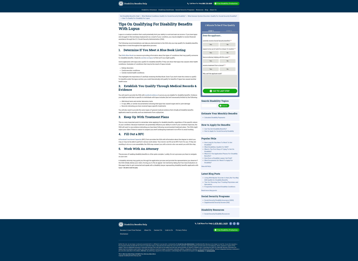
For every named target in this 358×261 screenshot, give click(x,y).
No (228, 44)
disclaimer (201, 250)
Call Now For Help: (201, 3)
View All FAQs (206, 166)
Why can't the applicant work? (212, 74)
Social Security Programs (184, 10)
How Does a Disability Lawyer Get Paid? (218, 158)
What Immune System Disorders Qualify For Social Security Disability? (212, 16)
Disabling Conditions (166, 10)
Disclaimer (124, 234)
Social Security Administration (186, 244)
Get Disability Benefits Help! (130, 16)
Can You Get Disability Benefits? (215, 129)
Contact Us (158, 230)
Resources (199, 10)
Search (224, 106)
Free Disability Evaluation (227, 3)
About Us (213, 10)
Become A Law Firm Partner (130, 230)
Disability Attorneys (149, 10)
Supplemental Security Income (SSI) (217, 202)
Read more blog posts (209, 190)
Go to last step (221, 91)
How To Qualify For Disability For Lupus (136, 18)
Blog (206, 10)
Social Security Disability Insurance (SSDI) (219, 200)
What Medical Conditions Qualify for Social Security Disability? (164, 16)
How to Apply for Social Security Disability (219, 131)
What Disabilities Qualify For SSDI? (216, 147)
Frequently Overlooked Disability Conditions (219, 187)
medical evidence (151, 95)
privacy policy (211, 250)
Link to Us (169, 230)
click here (143, 250)
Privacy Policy (181, 230)
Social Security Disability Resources (217, 214)
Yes (211, 44)
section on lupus (147, 58)
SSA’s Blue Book (127, 55)
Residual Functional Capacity (130, 139)
